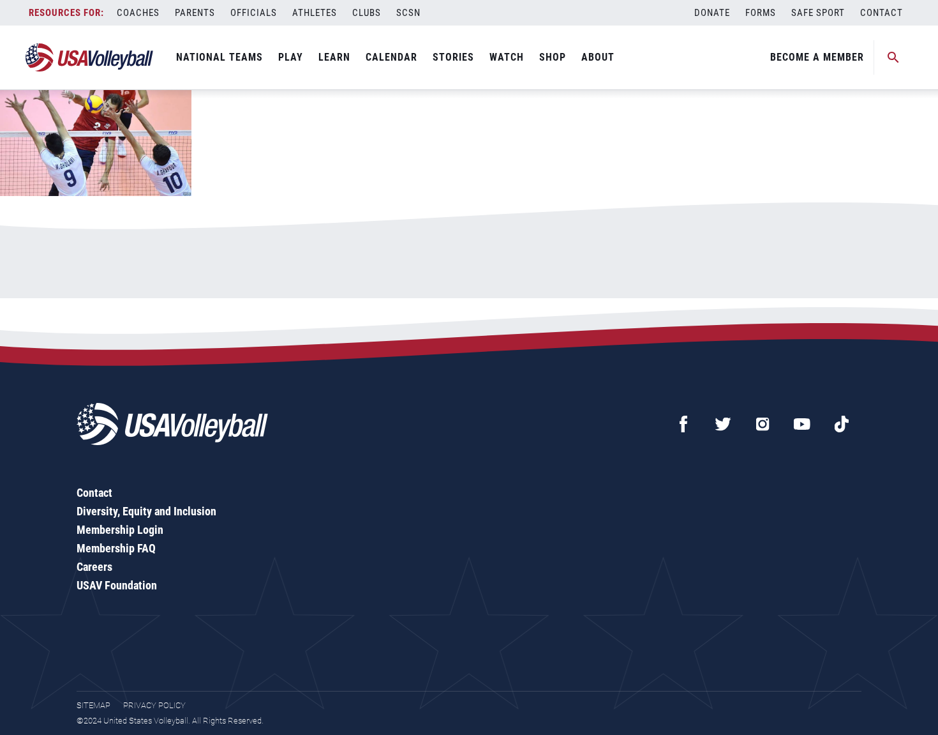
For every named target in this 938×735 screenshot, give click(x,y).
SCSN (408, 13)
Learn (334, 57)
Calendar (391, 57)
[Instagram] (762, 424)
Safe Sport (818, 13)
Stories (453, 57)
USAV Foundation (117, 585)
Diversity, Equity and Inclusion (146, 511)
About (597, 57)
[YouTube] (802, 424)
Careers (94, 566)
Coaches (138, 13)
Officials (253, 13)
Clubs (366, 13)
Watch (506, 57)
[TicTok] (841, 424)
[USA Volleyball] (90, 57)
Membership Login (120, 529)
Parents (195, 13)
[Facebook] (683, 424)
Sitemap (93, 705)
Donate (712, 13)
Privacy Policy (154, 705)
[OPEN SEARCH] (893, 57)
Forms (760, 13)
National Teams (219, 57)
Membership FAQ (116, 548)
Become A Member (817, 57)
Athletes (314, 13)
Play (290, 57)
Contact (881, 13)
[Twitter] (723, 424)
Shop (552, 57)
